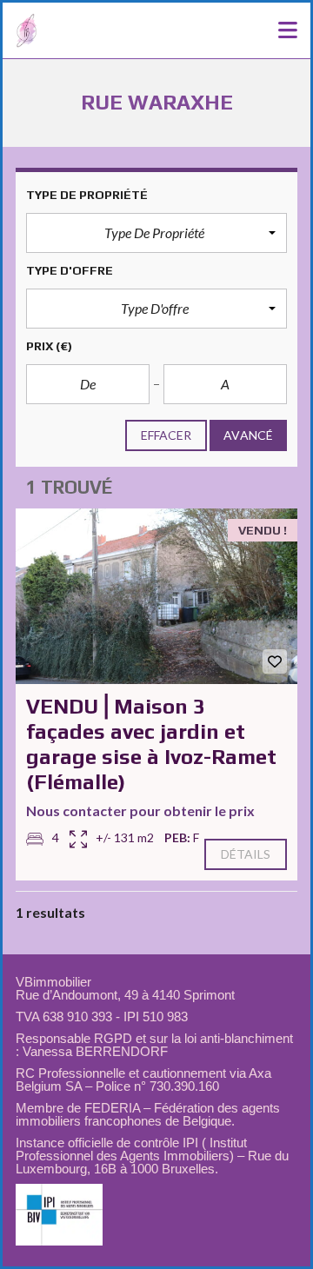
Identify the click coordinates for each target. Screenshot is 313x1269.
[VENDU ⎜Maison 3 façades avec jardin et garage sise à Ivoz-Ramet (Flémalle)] (156, 596)
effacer (166, 435)
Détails (246, 854)
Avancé (248, 435)
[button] (156, 233)
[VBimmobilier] (20, 31)
